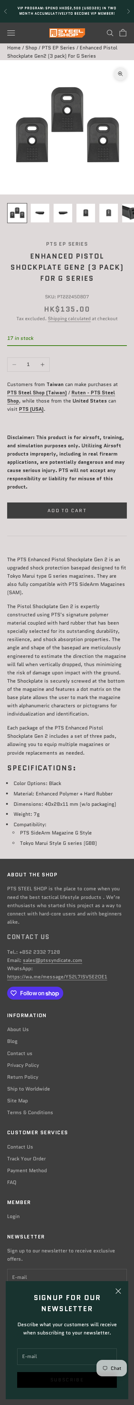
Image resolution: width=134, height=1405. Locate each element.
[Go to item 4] (86, 213)
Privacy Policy (23, 1065)
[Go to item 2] (40, 213)
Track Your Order (26, 1158)
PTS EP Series (58, 47)
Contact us (20, 1053)
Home (14, 47)
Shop (31, 47)
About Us (18, 1029)
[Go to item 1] (17, 213)
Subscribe (67, 1379)
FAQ (11, 1182)
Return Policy (22, 1077)
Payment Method (27, 1170)
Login (13, 1216)
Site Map (17, 1100)
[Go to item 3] (63, 213)
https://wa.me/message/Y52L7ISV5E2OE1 (57, 976)
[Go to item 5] (109, 213)
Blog (12, 1041)
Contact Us (20, 1146)
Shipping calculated (69, 318)
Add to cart (67, 510)
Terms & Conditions (30, 1112)
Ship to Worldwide (28, 1088)
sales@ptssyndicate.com (52, 960)
